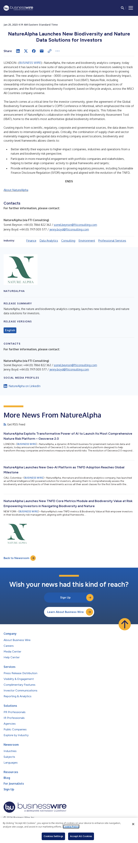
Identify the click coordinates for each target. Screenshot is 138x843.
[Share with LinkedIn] (18, 51)
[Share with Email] (42, 51)
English (10, 330)
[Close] (133, 824)
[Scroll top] (125, 624)
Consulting (68, 240)
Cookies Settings (53, 836)
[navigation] (130, 8)
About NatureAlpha (16, 190)
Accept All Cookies (81, 836)
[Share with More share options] (57, 51)
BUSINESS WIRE (30, 63)
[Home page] (18, 8)
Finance (31, 240)
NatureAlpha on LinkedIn (24, 386)
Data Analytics (49, 240)
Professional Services (112, 240)
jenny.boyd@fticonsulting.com (69, 229)
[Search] (122, 8)
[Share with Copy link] (49, 51)
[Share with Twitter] (26, 51)
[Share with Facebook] (34, 51)
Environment (87, 240)
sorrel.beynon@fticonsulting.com (75, 225)
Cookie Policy (71, 826)
